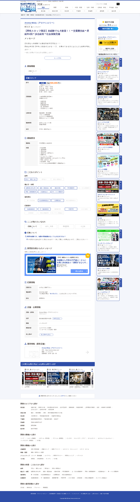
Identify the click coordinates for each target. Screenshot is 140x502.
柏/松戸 (56, 419)
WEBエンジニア (69, 455)
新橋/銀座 (71, 407)
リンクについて (75, 493)
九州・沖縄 (90, 7)
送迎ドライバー (56, 449)
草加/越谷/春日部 (44, 416)
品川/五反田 (63, 407)
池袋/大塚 (33, 407)
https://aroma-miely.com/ (52, 350)
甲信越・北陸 (113, 7)
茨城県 (90, 11)
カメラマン (48, 455)
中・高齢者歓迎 (45, 478)
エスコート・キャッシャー (70, 449)
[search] (106, 4)
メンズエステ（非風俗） (27, 440)
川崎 (44, 412)
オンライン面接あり (101, 478)
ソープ (22, 438)
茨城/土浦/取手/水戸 (36, 422)
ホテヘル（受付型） (44, 438)
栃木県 (114, 11)
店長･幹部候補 (35, 449)
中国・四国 (78, 7)
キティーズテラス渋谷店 (105, 147)
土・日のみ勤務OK (77, 471)
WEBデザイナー (57, 455)
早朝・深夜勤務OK (90, 471)
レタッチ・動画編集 (36, 455)
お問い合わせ (95, 493)
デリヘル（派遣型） (58, 438)
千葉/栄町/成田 (48, 419)
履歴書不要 (55, 478)
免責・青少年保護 (104, 493)
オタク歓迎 (71, 478)
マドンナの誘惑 (102, 169)
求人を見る (79, 271)
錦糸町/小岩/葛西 (106, 407)
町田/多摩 (51, 409)
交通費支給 (56, 474)
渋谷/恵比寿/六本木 (52, 407)
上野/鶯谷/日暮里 (90, 407)
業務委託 (45, 487)
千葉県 (78, 11)
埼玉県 (67, 11)
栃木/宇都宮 (34, 428)
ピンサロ (69, 438)
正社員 (22, 487)
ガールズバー (91, 438)
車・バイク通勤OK (113, 471)
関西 (55, 7)
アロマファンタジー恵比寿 (81, 371)
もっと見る (57, 58)
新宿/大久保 (41, 407)
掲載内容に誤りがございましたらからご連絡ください (59, 396)
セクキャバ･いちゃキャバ (105, 438)
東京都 (43, 11)
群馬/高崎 (33, 425)
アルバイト (37, 487)
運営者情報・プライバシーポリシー (39, 493)
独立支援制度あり (67, 474)
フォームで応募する (109, 42)
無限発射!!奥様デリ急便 (58, 371)
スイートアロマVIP (103, 122)
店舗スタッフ (45, 449)
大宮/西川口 (34, 416)
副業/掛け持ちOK (36, 471)
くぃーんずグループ (104, 292)
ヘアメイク (80, 455)
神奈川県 (55, 11)
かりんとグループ (103, 72)
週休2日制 (57, 471)
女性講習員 (40, 458)
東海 (66, 7)
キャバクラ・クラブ (79, 438)
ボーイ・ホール (84, 449)
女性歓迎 (79, 478)
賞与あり (47, 468)
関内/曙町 (38, 412)
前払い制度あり (56, 468)
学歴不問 (63, 478)
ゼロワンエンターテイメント (106, 194)
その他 (38, 440)
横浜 (32, 412)
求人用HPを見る (46, 334)
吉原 (98, 407)
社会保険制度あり (46, 474)
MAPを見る (56, 318)
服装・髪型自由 (47, 471)
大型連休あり (101, 471)
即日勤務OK (66, 471)
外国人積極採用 (89, 478)
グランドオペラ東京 (34, 371)
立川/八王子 (34, 409)
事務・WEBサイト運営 (37, 452)
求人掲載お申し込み (85, 493)
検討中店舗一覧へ (108, 28)
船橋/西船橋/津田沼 (36, 419)
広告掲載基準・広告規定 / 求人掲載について (59, 493)
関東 (43, 7)
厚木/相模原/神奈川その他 (55, 412)
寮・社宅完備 (34, 474)
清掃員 (33, 458)
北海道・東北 (102, 7)
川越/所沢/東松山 (56, 416)
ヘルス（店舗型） (32, 438)
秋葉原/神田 (79, 407)
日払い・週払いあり (36, 468)
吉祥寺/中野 (43, 409)
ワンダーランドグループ (105, 243)
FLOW (100, 218)
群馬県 (102, 11)
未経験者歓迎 (34, 478)
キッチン (48, 458)
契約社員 (29, 487)
